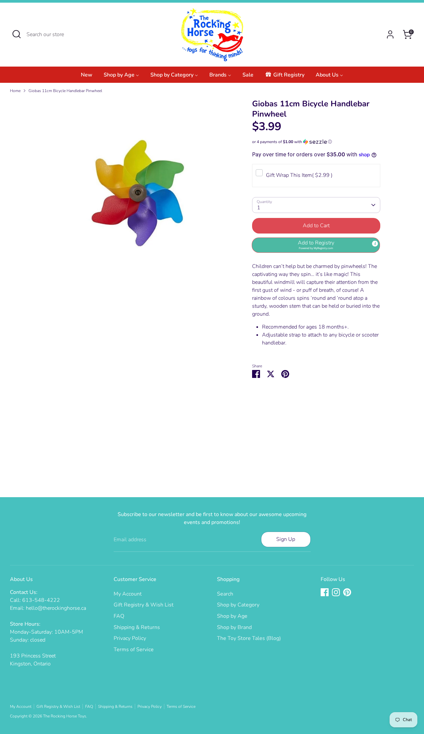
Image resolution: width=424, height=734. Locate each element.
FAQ (119, 616)
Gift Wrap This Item (299, 175)
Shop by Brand (234, 627)
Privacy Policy (130, 638)
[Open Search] (16, 34)
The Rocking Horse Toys (64, 716)
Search (225, 594)
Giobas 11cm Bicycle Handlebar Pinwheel (65, 90)
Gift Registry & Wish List (144, 604)
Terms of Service (134, 649)
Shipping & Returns (137, 627)
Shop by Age (232, 616)
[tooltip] (375, 244)
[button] (316, 142)
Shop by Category (238, 604)
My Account (128, 594)
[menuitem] (86, 77)
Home (15, 90)
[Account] (390, 34)
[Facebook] (325, 592)
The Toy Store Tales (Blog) (249, 638)
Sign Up (285, 539)
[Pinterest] (347, 592)
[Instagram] (336, 592)
